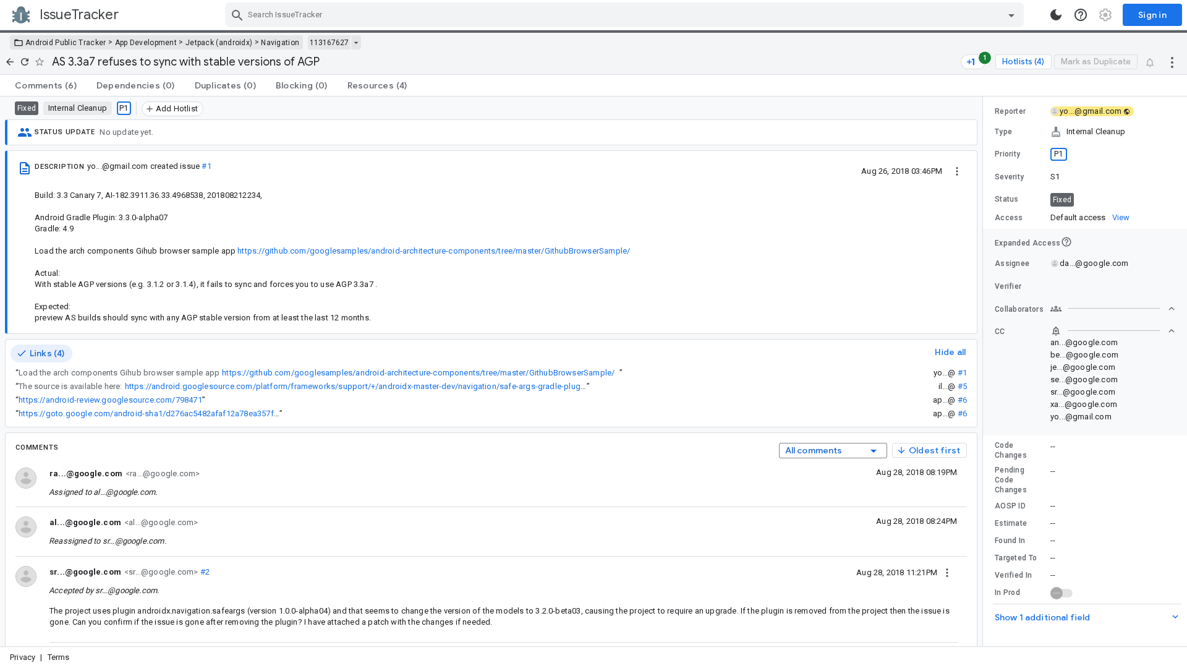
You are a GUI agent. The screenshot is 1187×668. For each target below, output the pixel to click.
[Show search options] (1011, 14)
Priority (1007, 154)
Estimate (1011, 523)
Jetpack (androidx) (218, 42)
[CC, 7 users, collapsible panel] (1112, 330)
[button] (1085, 132)
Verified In (1013, 575)
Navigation (280, 42)
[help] (1080, 14)
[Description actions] (957, 171)
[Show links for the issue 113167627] (356, 42)
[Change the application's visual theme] (1056, 14)
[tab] (46, 85)
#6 (962, 400)
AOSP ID (1010, 506)
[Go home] (9, 61)
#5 (962, 386)
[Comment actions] (947, 572)
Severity (1009, 177)
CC (1000, 331)
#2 (204, 571)
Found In (1010, 540)
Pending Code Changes (1011, 480)
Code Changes (1011, 450)
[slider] (984, 371)
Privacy (22, 657)
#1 (206, 166)
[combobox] (626, 14)
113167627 (329, 42)
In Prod (1007, 592)
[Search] (237, 14)
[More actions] (1172, 62)
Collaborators (1019, 309)
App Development (146, 42)
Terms (59, 657)
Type (1003, 131)
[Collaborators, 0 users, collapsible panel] (1112, 308)
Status (1007, 199)
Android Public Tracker (65, 42)
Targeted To (1016, 558)
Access (1009, 217)
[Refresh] (24, 61)
